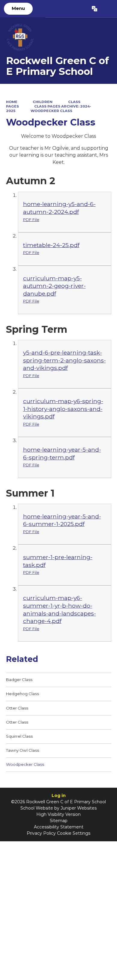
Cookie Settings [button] (73, 833)
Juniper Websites (79, 808)
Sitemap (59, 820)
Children (42, 102)
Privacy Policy (41, 833)
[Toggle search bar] (107, 8)
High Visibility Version (58, 814)
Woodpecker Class (51, 111)
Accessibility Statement (58, 827)
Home (11, 102)
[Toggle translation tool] (94, 8)
